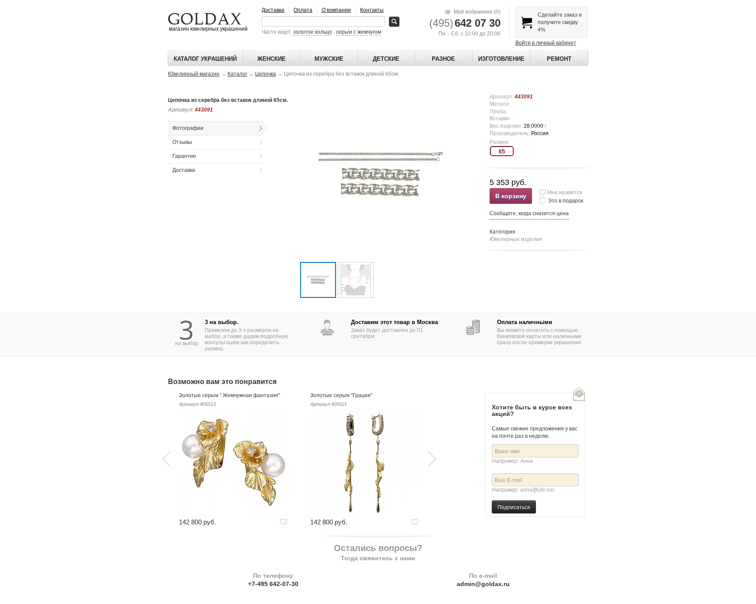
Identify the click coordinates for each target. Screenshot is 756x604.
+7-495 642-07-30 (273, 583)
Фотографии (187, 128)
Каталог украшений (205, 59)
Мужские (329, 59)
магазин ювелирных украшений (208, 29)
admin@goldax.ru (483, 583)
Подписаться (513, 506)
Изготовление (501, 59)
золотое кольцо (312, 32)
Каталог (237, 74)
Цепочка (265, 74)
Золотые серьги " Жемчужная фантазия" (229, 395)
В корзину (510, 195)
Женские (271, 59)
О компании (336, 10)
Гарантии (184, 156)
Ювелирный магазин (194, 74)
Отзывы (182, 142)
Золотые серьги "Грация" (341, 395)
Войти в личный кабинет (545, 43)
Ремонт (559, 59)
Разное (443, 59)
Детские (386, 59)
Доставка (273, 10)
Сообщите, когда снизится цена (529, 213)
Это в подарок (565, 201)
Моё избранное (475, 12)
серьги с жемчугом (358, 32)
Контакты (372, 10)
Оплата (303, 10)
